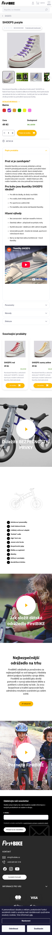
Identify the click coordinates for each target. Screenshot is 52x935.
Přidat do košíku (25, 133)
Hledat (46, 10)
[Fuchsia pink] (29, 110)
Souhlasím (38, 928)
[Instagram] (10, 868)
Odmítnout (13, 928)
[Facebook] (4, 868)
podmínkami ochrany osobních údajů (36, 823)
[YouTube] (17, 868)
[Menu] (49, 3)
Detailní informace (9, 101)
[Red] (4, 110)
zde (31, 915)
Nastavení (26, 921)
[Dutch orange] (14, 110)
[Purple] (9, 110)
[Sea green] (19, 110)
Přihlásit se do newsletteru (14, 830)
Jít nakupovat (26, 704)
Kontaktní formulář (14, 877)
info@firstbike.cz (13, 857)
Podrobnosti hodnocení (33, 28)
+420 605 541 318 (14, 862)
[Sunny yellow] (24, 110)
